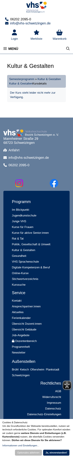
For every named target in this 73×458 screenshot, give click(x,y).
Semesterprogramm (21, 79)
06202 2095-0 (20, 19)
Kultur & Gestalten (49, 79)
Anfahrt (14, 150)
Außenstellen (23, 361)
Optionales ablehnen (28, 452)
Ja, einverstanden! (56, 452)
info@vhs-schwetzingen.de (30, 23)
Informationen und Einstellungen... (20, 445)
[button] (59, 35)
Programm (21, 201)
